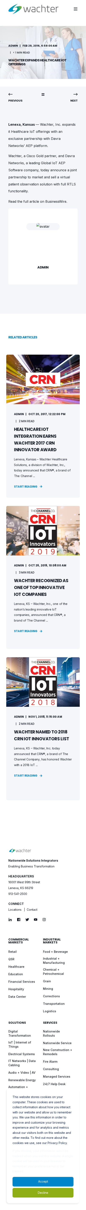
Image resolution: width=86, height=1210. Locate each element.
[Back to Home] (33, 9)
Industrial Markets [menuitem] (52, 941)
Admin (13, 46)
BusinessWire (55, 201)
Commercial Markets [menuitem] (18, 941)
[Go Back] (43, 95)
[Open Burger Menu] (75, 8)
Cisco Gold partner (41, 156)
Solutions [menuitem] (17, 1023)
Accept (43, 1181)
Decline (43, 1192)
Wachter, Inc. (50, 124)
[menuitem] (12, 952)
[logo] (20, 850)
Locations (15, 909)
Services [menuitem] (50, 1023)
